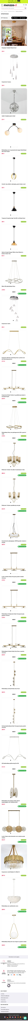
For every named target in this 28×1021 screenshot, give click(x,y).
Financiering (3, 999)
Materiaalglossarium (4, 997)
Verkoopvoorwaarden (5, 1011)
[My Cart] (26, 5)
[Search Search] (25, 8)
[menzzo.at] (15, 1017)
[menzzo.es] (20, 1017)
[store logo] (13, 5)
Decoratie (5, 11)
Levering (2, 993)
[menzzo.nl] (13, 1017)
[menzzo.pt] (23, 1017)
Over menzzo (3, 1007)
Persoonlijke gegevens (5, 1009)
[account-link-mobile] (24, 5)
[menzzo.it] (10, 1017)
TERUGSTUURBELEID (5, 995)
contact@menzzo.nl (10, 981)
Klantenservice (3, 1001)
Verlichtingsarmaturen (11, 11)
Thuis (2, 11)
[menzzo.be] (18, 1017)
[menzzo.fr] (5, 1017)
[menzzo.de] (7, 1017)
